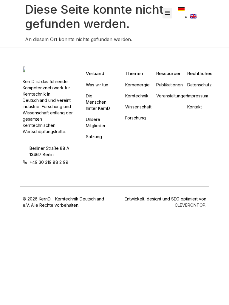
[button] (167, 13)
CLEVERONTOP (190, 205)
